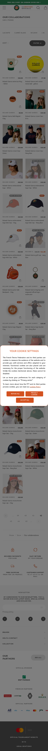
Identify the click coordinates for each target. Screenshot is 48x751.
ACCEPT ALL (24, 400)
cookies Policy (35, 387)
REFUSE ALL (15, 394)
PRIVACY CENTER (34, 394)
